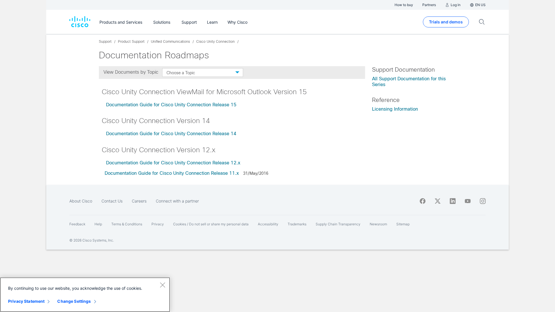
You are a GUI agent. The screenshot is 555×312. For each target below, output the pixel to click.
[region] (85, 294)
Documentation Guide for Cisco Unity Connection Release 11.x (172, 173)
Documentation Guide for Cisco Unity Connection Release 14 (172, 133)
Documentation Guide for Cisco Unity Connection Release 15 (172, 104)
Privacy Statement (26, 301)
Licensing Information (395, 109)
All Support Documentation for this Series (409, 81)
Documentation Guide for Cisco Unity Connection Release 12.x (174, 162)
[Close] (162, 285)
